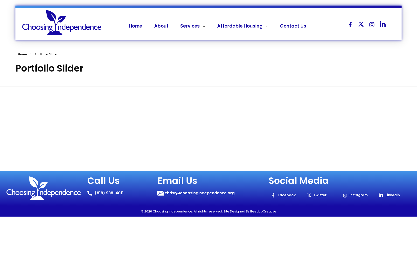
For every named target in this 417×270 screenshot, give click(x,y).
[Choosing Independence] (62, 23)
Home (22, 54)
